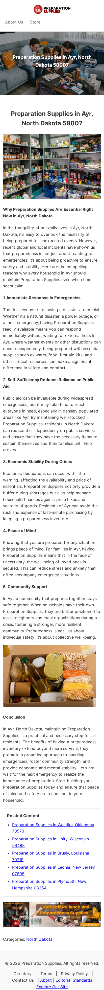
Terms (46, 973)
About (46, 980)
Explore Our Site (52, 986)
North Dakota (39, 939)
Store (35, 22)
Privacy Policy (74, 973)
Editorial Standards (74, 980)
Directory (23, 973)
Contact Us (23, 980)
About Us (14, 22)
